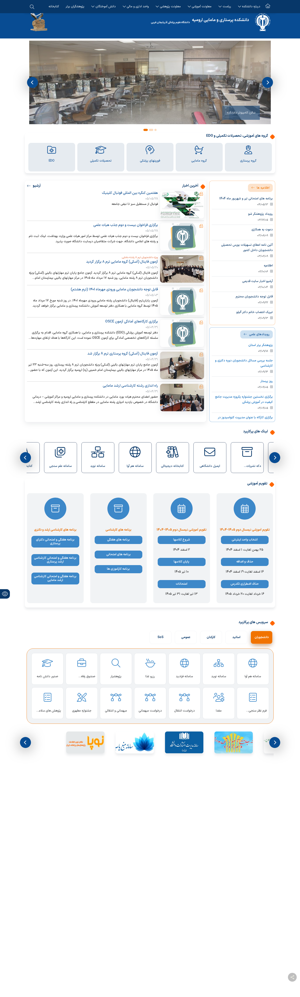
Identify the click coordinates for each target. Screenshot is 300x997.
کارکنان (211, 637)
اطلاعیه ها (263, 188)
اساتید (236, 637)
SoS (160, 637)
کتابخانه (54, 6)
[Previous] (32, 82)
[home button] (267, 7)
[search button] (32, 6)
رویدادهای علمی (259, 334)
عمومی (185, 637)
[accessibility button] (5, 594)
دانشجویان (262, 637)
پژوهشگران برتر (75, 6)
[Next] (267, 82)
